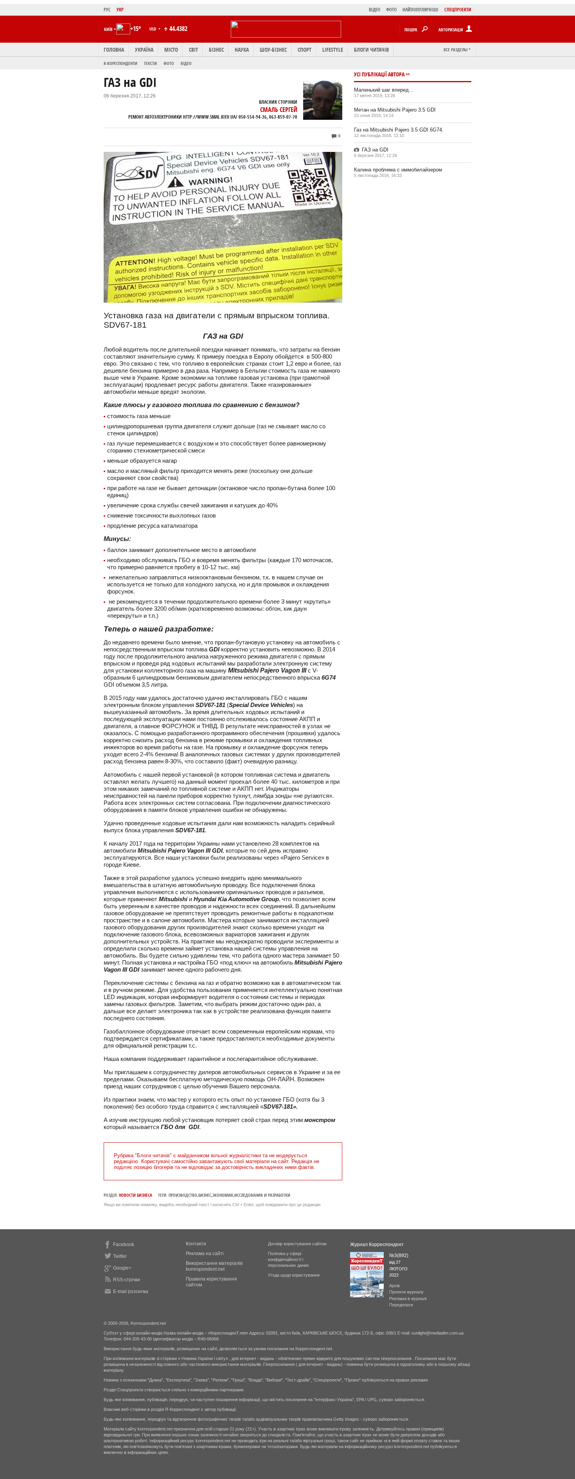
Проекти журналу (406, 1292)
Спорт (304, 49)
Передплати (401, 1304)
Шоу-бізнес (273, 49)
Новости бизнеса (135, 1195)
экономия (222, 1195)
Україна (144, 49)
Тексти (150, 63)
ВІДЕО (374, 9)
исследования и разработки (262, 1195)
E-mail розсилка (130, 1291)
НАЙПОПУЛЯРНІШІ (420, 9)
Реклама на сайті (205, 1253)
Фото (169, 63)
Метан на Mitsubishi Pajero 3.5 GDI (395, 110)
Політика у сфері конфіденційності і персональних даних (288, 1259)
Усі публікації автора (379, 74)
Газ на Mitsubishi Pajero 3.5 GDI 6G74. (399, 130)
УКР (120, 9)
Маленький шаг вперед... (383, 90)
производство (183, 1195)
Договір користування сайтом (297, 1243)
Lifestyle (332, 49)
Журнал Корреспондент (377, 1244)
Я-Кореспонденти (120, 63)
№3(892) (398, 1255)
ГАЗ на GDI (375, 150)
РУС (107, 9)
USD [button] (153, 29)
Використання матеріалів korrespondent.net (214, 1266)
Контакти (196, 1243)
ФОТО (391, 9)
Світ (193, 49)
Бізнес (216, 49)
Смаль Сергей (278, 109)
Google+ (122, 1268)
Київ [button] (108, 29)
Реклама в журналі (407, 1298)
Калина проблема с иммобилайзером (398, 170)
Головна (114, 49)
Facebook (123, 1244)
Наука (242, 49)
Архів (394, 1285)
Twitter (120, 1256)
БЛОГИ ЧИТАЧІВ (371, 49)
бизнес (204, 1195)
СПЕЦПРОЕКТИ (457, 9)
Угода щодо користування (294, 1275)
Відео (186, 63)
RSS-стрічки (126, 1279)
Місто (171, 49)
